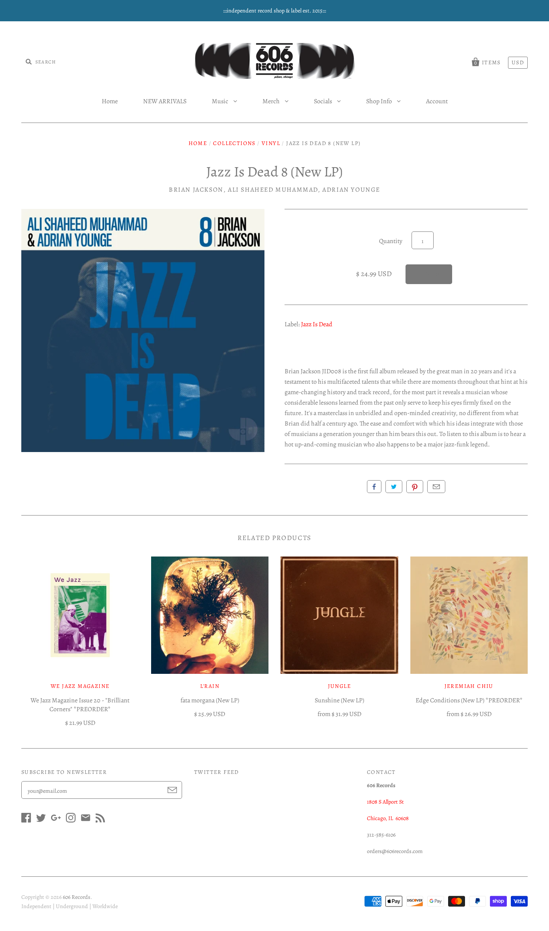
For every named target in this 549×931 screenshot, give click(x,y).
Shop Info (379, 101)
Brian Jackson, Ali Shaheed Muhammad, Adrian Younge (274, 189)
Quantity (390, 241)
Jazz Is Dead (316, 324)
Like (374, 486)
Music (220, 101)
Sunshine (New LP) (339, 700)
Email (436, 486)
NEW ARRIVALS (164, 101)
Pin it (414, 486)
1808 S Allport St (385, 802)
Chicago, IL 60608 (388, 818)
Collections (234, 143)
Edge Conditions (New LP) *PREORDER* (469, 700)
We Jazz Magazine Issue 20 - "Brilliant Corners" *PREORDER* (80, 705)
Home (110, 101)
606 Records (76, 897)
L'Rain (209, 686)
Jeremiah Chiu (469, 686)
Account (437, 101)
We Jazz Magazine (80, 686)
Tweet (393, 486)
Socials (323, 101)
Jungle (339, 686)
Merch (271, 101)
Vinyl (271, 143)
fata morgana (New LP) (209, 700)
